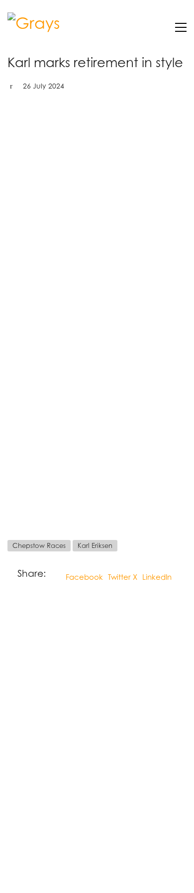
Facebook (84, 576)
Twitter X (122, 576)
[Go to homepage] (44, 27)
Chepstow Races (39, 545)
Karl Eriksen (95, 545)
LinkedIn (157, 576)
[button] (181, 27)
